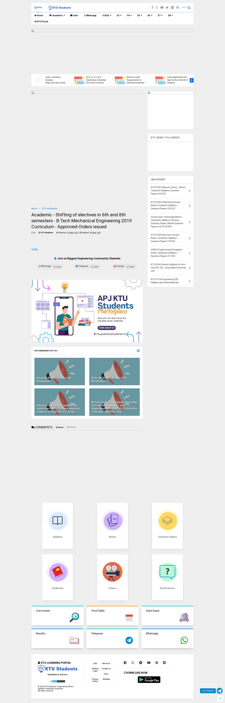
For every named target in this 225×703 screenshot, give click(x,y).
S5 (138, 15)
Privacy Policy (95, 680)
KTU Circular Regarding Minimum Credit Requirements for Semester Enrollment (136, 78)
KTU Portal (42, 21)
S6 (149, 15)
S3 (118, 15)
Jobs (75, 15)
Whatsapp (91, 15)
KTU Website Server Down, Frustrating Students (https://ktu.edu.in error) (55, 78)
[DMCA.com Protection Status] (57, 682)
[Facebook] (152, 7)
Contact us (106, 669)
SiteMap (106, 679)
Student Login (95, 670)
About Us (106, 663)
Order (34, 249)
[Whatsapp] (157, 7)
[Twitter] (167, 7)
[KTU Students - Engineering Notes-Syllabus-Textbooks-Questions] (59, 8)
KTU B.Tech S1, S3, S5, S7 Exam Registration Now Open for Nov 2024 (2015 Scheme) (178, 78)
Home (39, 15)
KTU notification (50, 208)
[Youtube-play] (161, 7)
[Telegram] (172, 7)
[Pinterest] (177, 7)
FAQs (106, 674)
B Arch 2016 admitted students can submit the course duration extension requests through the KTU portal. (58, 408)
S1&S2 (105, 15)
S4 (128, 15)
